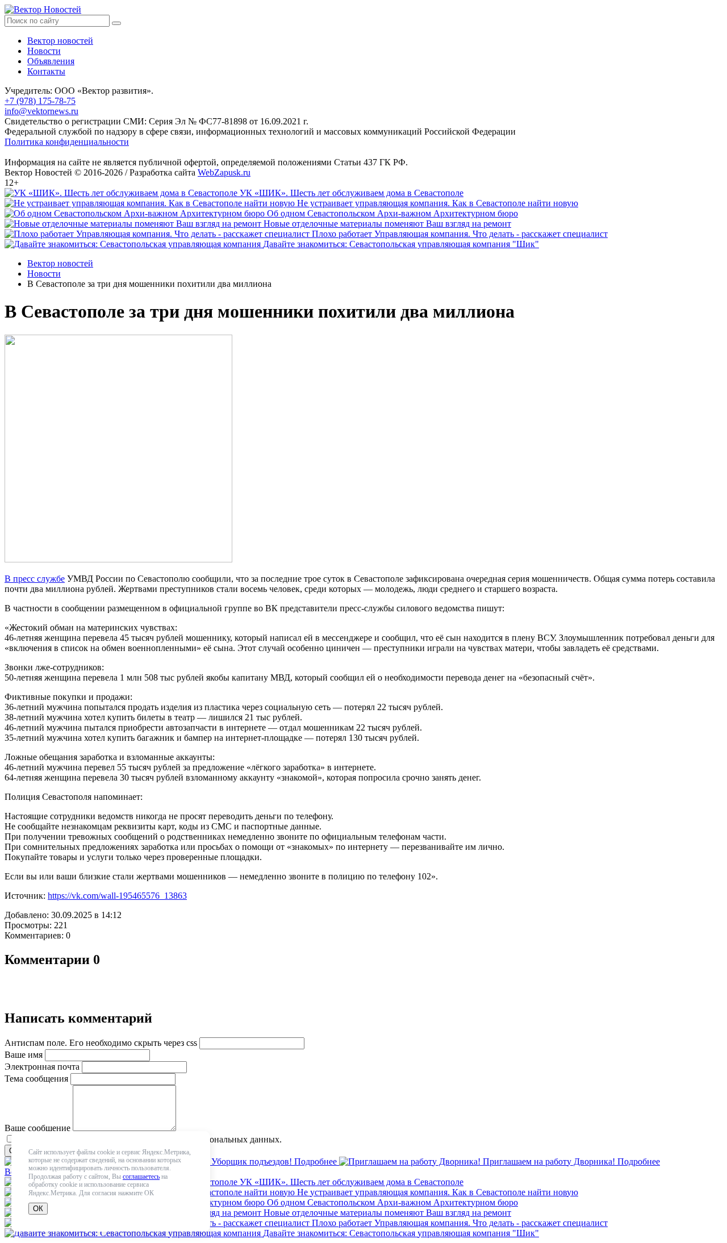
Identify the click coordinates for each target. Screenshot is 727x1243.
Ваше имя (24, 1055)
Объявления (50, 61)
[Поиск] (116, 23)
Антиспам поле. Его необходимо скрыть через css (101, 1043)
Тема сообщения (36, 1078)
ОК (38, 1208)
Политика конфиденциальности (67, 142)
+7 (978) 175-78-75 (40, 101)
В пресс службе (35, 578)
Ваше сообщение (37, 1128)
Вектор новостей (60, 40)
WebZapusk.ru (224, 172)
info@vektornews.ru (41, 111)
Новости (44, 51)
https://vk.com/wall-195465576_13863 (117, 895)
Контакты (46, 71)
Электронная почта (42, 1066)
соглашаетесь (141, 1177)
